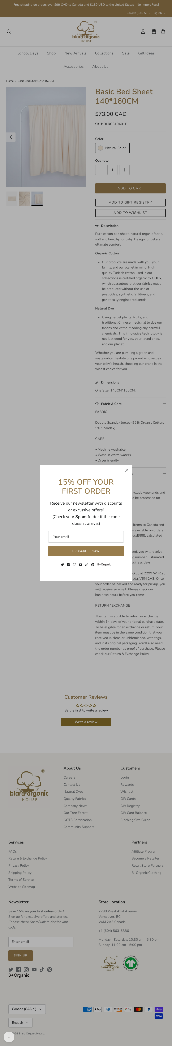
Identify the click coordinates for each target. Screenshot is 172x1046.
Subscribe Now (86, 551)
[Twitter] (62, 564)
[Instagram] (74, 564)
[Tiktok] (86, 564)
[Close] (127, 470)
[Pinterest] (92, 564)
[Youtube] (80, 564)
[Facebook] (68, 564)
